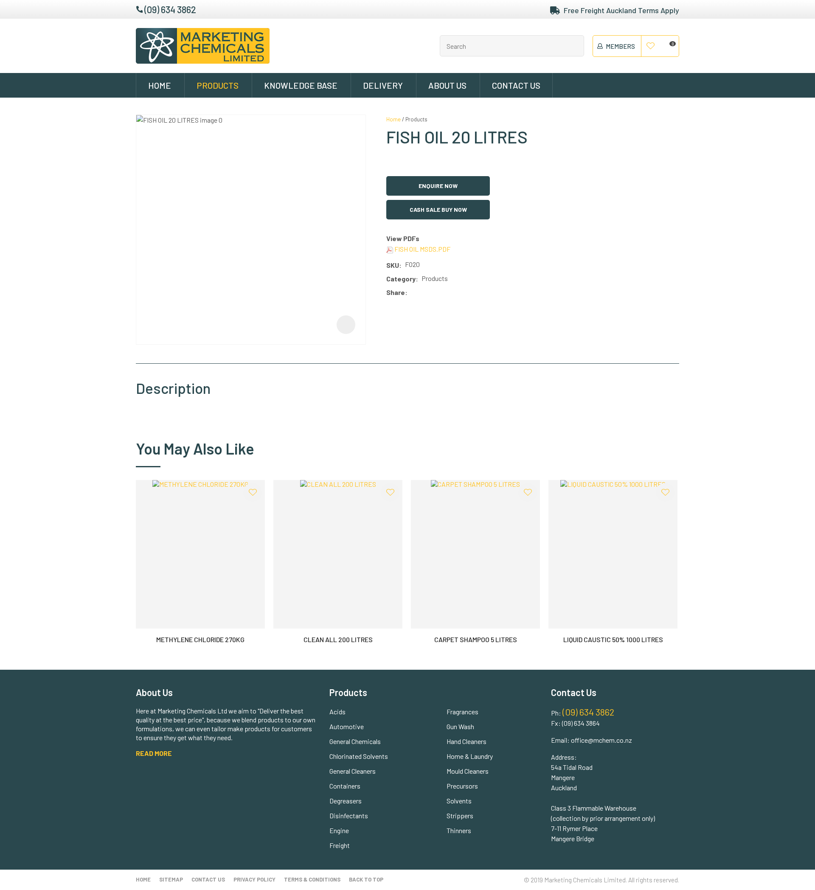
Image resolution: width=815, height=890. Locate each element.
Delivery (383, 85)
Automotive (346, 726)
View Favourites (650, 46)
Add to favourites (252, 492)
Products (218, 85)
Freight (339, 845)
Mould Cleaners (468, 771)
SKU (392, 265)
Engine (339, 830)
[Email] (436, 292)
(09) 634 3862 (170, 9)
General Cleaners (352, 771)
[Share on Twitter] (423, 293)
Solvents (459, 801)
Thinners (459, 830)
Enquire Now (438, 185)
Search (574, 45)
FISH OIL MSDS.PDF (421, 249)
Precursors (462, 786)
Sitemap (171, 879)
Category (401, 279)
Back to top (366, 879)
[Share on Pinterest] (448, 292)
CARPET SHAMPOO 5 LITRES (475, 639)
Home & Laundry (470, 756)
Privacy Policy (254, 879)
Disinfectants (348, 815)
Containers (344, 786)
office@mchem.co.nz (601, 740)
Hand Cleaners (466, 741)
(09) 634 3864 (581, 723)
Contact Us (516, 85)
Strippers (460, 815)
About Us (447, 85)
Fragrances (462, 712)
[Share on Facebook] (412, 292)
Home (159, 85)
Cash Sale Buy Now (438, 209)
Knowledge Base (300, 85)
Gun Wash (460, 726)
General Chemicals (355, 741)
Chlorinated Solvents (358, 756)
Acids (337, 712)
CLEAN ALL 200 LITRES (338, 639)
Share (395, 292)
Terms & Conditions (312, 879)
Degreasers (345, 801)
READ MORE (154, 753)
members (620, 46)
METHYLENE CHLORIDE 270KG (200, 639)
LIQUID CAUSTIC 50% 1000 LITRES (613, 639)
